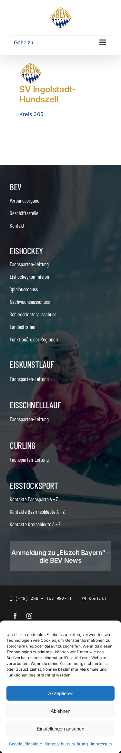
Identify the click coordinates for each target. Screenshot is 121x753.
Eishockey (26, 250)
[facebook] (15, 615)
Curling (22, 445)
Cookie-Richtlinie (25, 743)
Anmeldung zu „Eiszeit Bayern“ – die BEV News (60, 556)
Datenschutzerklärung (66, 743)
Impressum (101, 743)
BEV (16, 186)
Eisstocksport (34, 485)
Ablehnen (60, 711)
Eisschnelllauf (35, 404)
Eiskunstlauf (32, 364)
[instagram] (29, 615)
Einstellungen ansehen (60, 728)
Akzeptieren (60, 693)
